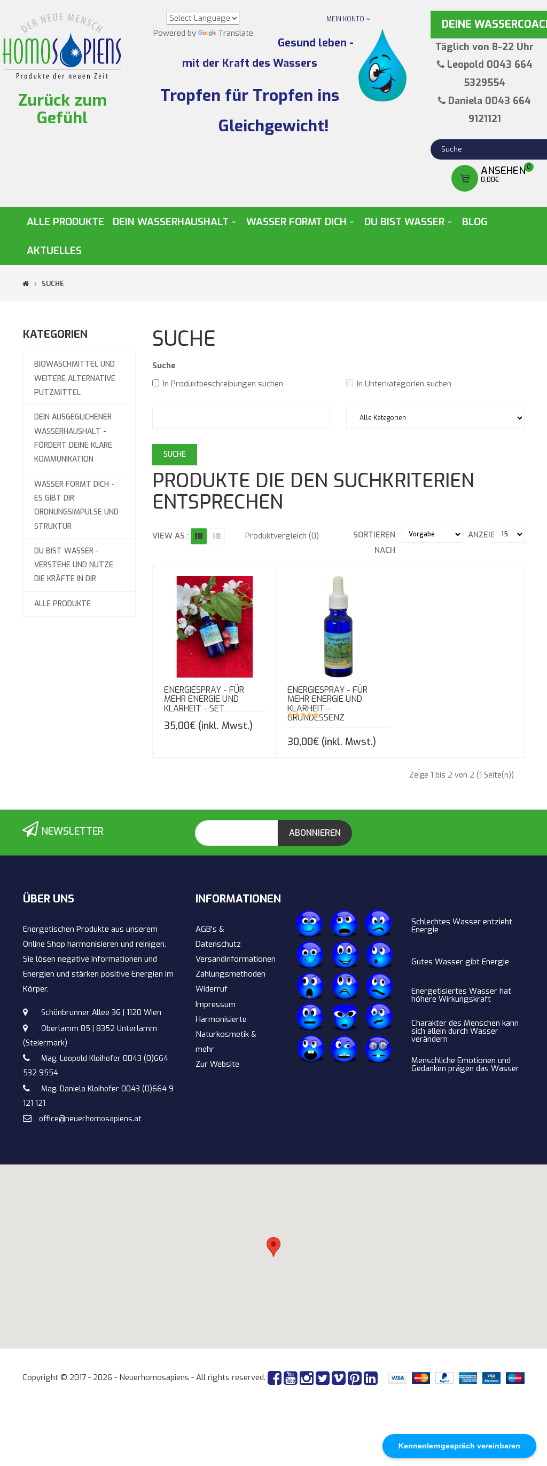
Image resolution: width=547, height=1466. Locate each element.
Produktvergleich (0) (282, 535)
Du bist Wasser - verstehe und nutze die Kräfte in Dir (73, 565)
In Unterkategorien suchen (404, 383)
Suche (53, 283)
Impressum (216, 1004)
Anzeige (483, 534)
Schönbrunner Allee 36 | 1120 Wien (101, 1013)
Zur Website (217, 1064)
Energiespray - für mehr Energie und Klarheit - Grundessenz (327, 704)
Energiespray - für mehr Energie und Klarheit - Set (204, 699)
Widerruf (212, 989)
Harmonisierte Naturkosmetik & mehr (226, 1034)
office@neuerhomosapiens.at (90, 1119)
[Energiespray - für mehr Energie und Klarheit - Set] (210, 617)
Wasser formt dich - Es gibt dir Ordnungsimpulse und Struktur (76, 505)
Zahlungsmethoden (230, 974)
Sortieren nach (374, 542)
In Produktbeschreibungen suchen (223, 383)
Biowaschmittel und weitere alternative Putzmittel (74, 378)
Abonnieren (315, 832)
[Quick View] (187, 617)
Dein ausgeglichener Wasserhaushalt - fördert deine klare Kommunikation (73, 438)
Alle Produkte (62, 604)
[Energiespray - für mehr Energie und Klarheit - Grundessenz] (334, 617)
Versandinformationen (236, 959)
